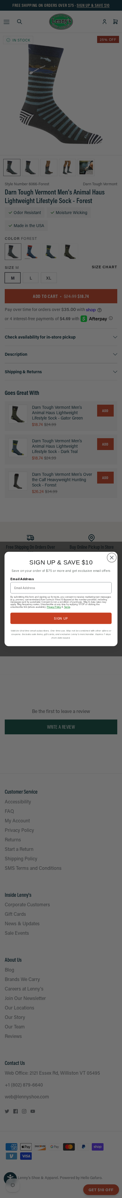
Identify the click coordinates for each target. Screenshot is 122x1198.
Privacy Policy (54, 607)
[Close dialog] (112, 558)
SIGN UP (61, 618)
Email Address (22, 579)
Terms (67, 607)
